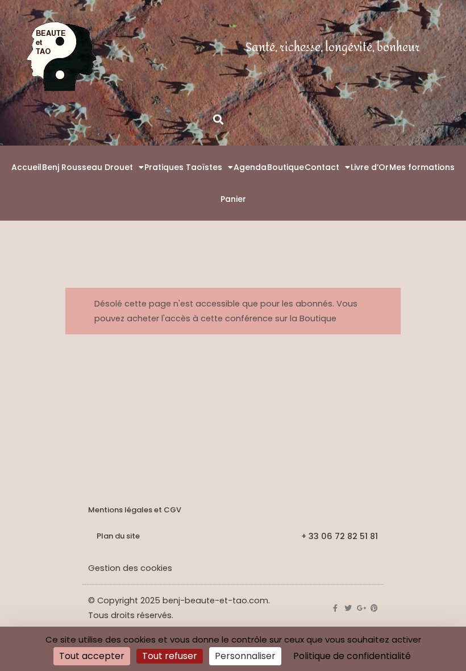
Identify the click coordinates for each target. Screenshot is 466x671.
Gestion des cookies (130, 568)
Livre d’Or (370, 167)
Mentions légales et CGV (134, 509)
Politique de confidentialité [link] (352, 655)
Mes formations (422, 167)
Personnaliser (245, 655)
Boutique (285, 167)
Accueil (26, 167)
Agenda (250, 167)
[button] (218, 119)
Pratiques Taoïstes (183, 167)
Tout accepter (91, 655)
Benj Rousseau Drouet (87, 167)
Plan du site (118, 536)
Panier (233, 199)
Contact (322, 167)
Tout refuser (169, 655)
